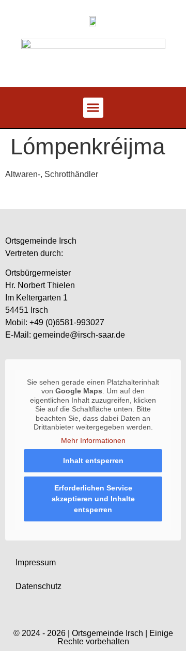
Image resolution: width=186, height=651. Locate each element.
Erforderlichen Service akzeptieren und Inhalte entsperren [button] (93, 499)
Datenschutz (38, 586)
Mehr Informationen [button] (93, 440)
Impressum (36, 562)
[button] (93, 108)
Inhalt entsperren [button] (93, 460)
